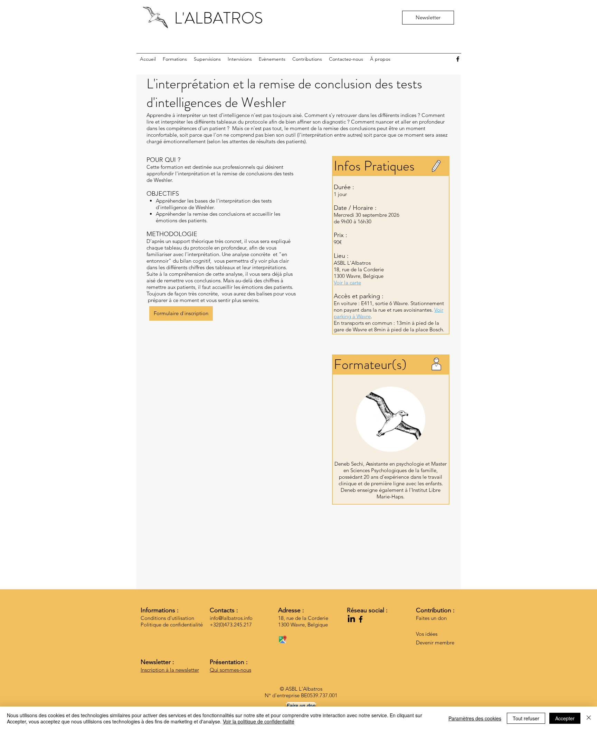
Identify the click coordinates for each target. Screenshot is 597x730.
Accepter (565, 718)
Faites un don (431, 618)
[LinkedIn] (351, 619)
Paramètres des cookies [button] (474, 718)
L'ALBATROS (218, 18)
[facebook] (360, 619)
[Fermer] (589, 718)
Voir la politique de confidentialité (258, 721)
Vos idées (426, 634)
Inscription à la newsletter (170, 669)
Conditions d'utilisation (167, 618)
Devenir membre (435, 642)
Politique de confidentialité (172, 624)
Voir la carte (347, 282)
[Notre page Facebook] (457, 59)
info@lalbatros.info (231, 618)
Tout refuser (526, 718)
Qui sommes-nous (230, 669)
